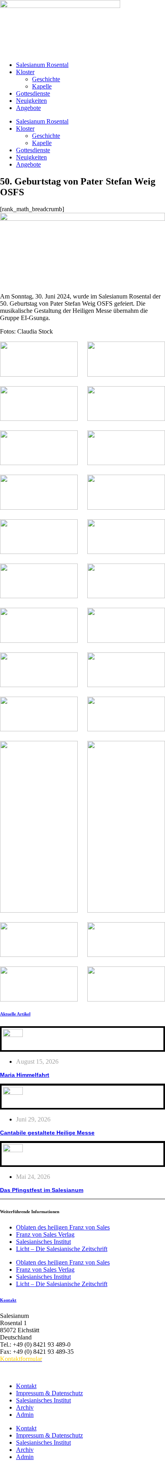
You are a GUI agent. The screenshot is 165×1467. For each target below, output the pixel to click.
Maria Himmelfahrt (24, 1075)
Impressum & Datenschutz (49, 1393)
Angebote (28, 107)
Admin (25, 1414)
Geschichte (46, 79)
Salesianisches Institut (43, 1241)
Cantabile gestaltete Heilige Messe (47, 1132)
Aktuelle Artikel (15, 1013)
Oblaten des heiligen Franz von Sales (63, 1227)
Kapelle (42, 86)
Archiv (25, 1407)
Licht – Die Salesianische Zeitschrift (61, 1248)
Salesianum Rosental (42, 64)
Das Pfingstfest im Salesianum (41, 1190)
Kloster (25, 72)
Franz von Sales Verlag (45, 1234)
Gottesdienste (33, 93)
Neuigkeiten (31, 100)
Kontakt (8, 1300)
